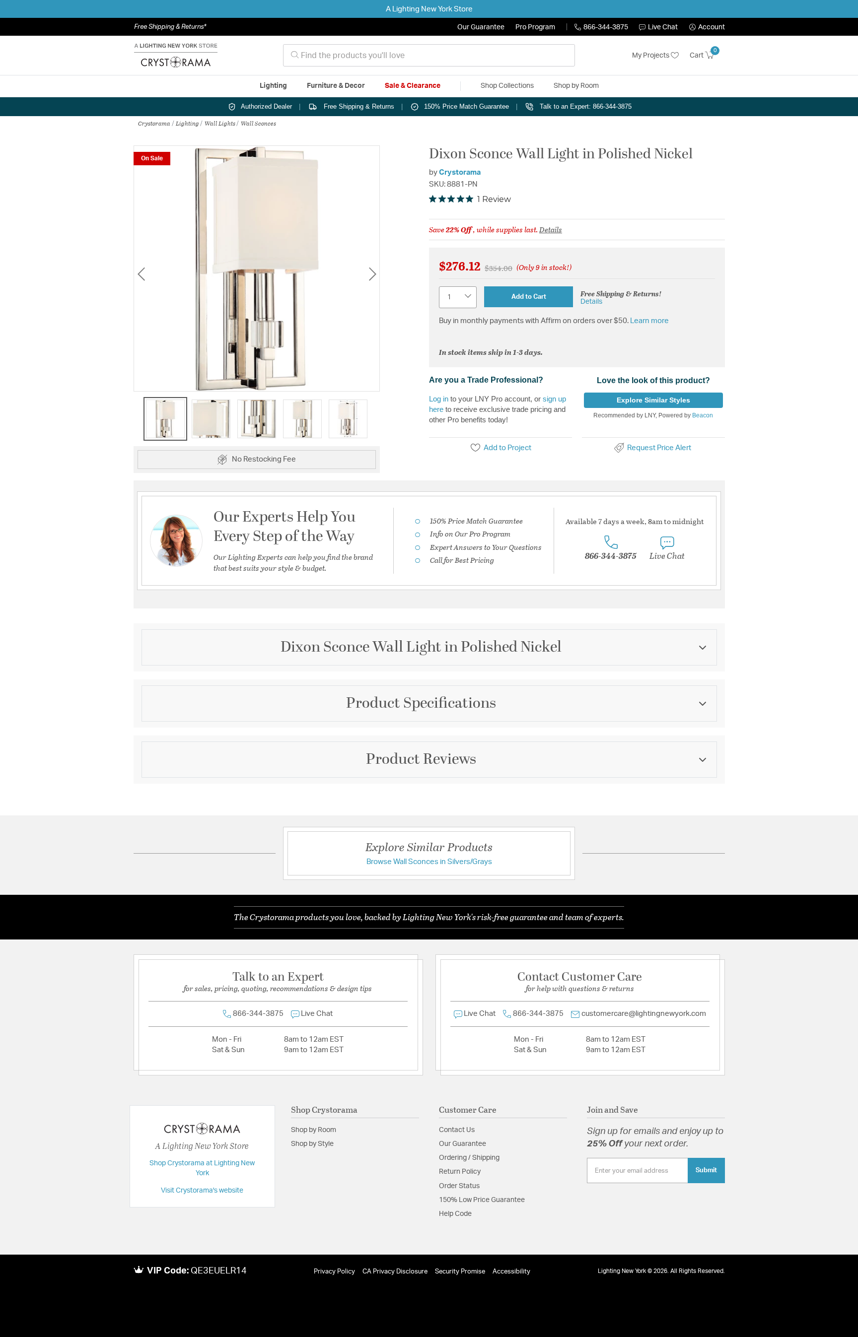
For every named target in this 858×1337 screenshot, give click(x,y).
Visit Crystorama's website (202, 1190)
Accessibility (511, 1272)
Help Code (455, 1213)
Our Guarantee (480, 27)
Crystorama (154, 123)
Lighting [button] (273, 85)
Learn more (649, 321)
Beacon (702, 415)
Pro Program (535, 27)
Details (550, 229)
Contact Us (457, 1130)
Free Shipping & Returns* (170, 26)
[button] (707, 27)
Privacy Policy (334, 1272)
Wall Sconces (258, 123)
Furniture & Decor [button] (336, 85)
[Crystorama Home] (176, 55)
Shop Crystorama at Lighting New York (202, 1168)
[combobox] (429, 55)
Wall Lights (220, 123)
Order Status (459, 1186)
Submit (706, 1170)
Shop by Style (312, 1143)
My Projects (651, 55)
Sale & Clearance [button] (412, 85)
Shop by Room (313, 1130)
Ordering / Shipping (469, 1157)
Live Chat (663, 27)
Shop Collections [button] (507, 85)
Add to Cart (528, 296)
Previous (141, 273)
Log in (438, 399)
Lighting (187, 123)
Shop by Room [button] (576, 85)
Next (372, 273)
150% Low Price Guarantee (482, 1200)
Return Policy (460, 1171)
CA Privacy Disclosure (395, 1272)
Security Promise (460, 1272)
